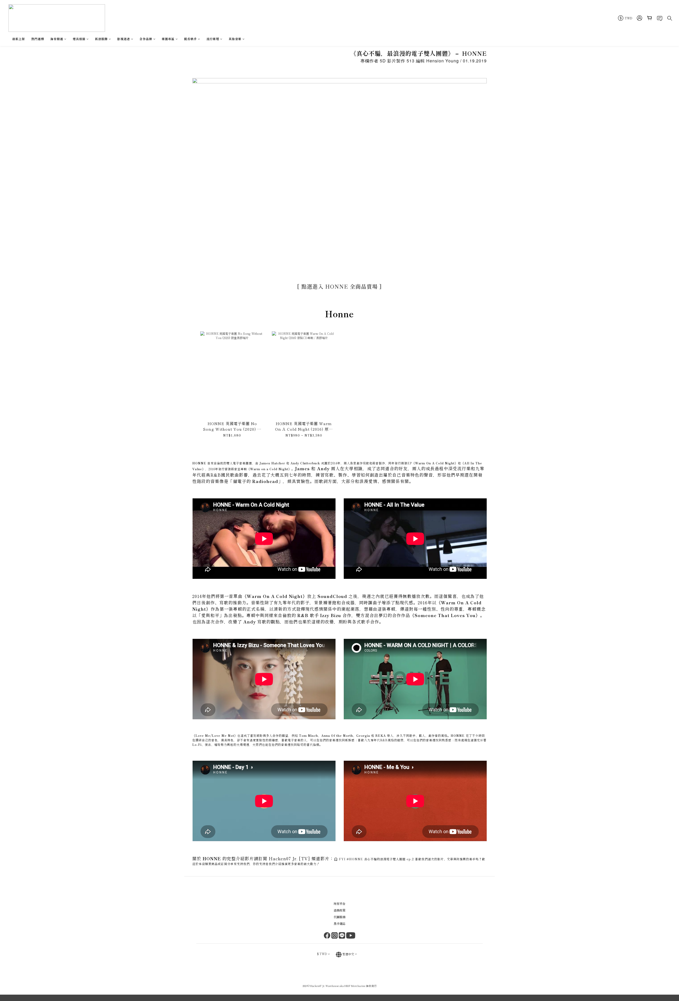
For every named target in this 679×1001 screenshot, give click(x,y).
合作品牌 (146, 39)
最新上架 (18, 39)
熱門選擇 (37, 39)
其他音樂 (235, 39)
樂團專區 (168, 39)
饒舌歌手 (190, 39)
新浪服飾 (101, 39)
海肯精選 (56, 39)
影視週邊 (123, 39)
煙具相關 (79, 39)
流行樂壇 (212, 39)
